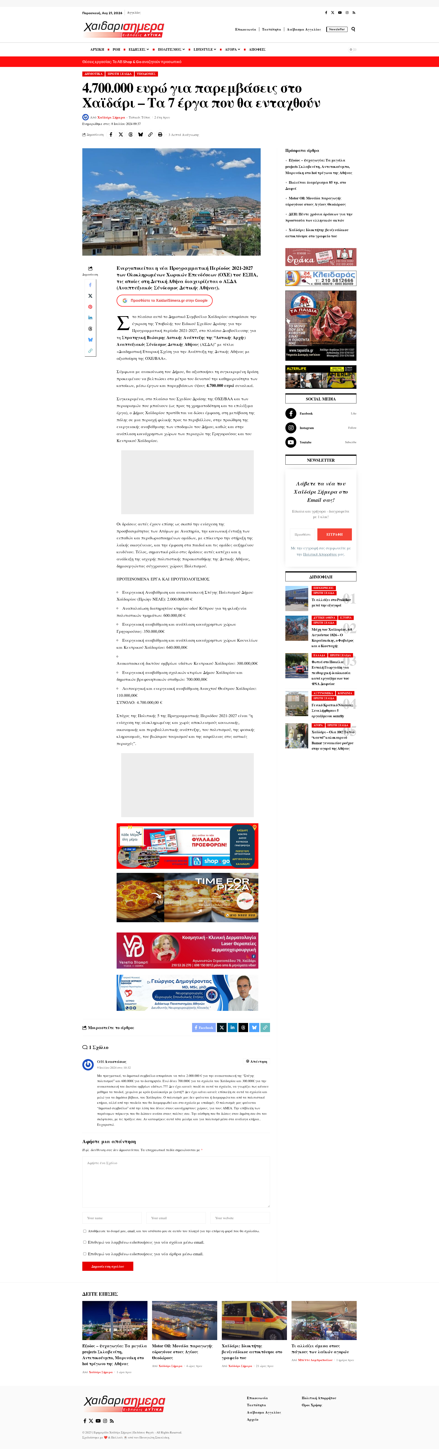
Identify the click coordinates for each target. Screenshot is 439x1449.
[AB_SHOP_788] (187, 845)
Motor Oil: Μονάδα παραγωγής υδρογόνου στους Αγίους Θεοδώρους (182, 1352)
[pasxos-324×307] (320, 325)
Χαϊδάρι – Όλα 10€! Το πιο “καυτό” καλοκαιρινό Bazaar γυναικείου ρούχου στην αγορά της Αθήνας (333, 740)
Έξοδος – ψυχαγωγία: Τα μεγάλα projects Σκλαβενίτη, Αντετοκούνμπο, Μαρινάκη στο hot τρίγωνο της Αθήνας (318, 166)
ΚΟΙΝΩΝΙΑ (345, 693)
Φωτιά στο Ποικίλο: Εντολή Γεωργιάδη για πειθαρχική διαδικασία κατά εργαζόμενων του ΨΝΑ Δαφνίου (331, 672)
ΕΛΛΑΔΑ (319, 655)
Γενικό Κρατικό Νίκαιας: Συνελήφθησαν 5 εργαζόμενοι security (332, 710)
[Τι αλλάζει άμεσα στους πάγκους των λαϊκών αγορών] (324, 1320)
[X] (332, 13)
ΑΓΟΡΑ (318, 725)
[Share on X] (120, 134)
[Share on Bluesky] (140, 134)
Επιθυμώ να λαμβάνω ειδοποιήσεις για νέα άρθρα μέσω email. (145, 1253)
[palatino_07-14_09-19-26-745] (187, 897)
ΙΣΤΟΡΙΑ (346, 618)
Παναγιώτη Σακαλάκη (154, 1437)
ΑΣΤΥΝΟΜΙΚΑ (323, 693)
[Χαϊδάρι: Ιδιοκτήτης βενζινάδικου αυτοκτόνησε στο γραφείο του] (254, 1320)
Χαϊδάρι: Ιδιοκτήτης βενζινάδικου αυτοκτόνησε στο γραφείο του (252, 1352)
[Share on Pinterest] (90, 306)
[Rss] (354, 13)
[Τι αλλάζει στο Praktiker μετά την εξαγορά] (296, 598)
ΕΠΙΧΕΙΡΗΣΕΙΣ (323, 588)
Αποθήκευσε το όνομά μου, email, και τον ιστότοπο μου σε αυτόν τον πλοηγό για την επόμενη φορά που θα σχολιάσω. (174, 1231)
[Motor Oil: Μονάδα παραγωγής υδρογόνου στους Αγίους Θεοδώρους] (184, 1320)
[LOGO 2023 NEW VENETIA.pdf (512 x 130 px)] (187, 950)
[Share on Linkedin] (90, 317)
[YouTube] (340, 13)
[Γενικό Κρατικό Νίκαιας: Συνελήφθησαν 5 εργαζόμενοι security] (296, 703)
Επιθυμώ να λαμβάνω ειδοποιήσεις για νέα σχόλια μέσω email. (146, 1242)
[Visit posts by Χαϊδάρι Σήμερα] (85, 117)
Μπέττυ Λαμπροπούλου (315, 1360)
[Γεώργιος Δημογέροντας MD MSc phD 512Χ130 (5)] (187, 992)
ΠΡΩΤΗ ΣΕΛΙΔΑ (120, 74)
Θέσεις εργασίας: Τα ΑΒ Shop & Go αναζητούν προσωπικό (131, 61)
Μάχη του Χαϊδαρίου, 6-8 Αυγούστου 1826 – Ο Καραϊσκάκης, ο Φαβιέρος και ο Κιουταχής (333, 637)
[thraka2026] (320, 256)
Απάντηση (258, 1061)
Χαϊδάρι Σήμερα (111, 117)
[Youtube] (320, 442)
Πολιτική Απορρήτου (320, 554)
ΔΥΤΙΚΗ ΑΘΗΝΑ (324, 618)
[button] (353, 29)
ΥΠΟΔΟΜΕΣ (146, 74)
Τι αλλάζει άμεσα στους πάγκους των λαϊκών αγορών (320, 1349)
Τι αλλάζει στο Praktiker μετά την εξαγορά (331, 602)
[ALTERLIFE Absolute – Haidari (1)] (320, 376)
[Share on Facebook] (110, 134)
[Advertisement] (187, 482)
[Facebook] (326, 13)
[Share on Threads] (130, 134)
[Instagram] (347, 13)
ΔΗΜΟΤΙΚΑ (94, 74)
